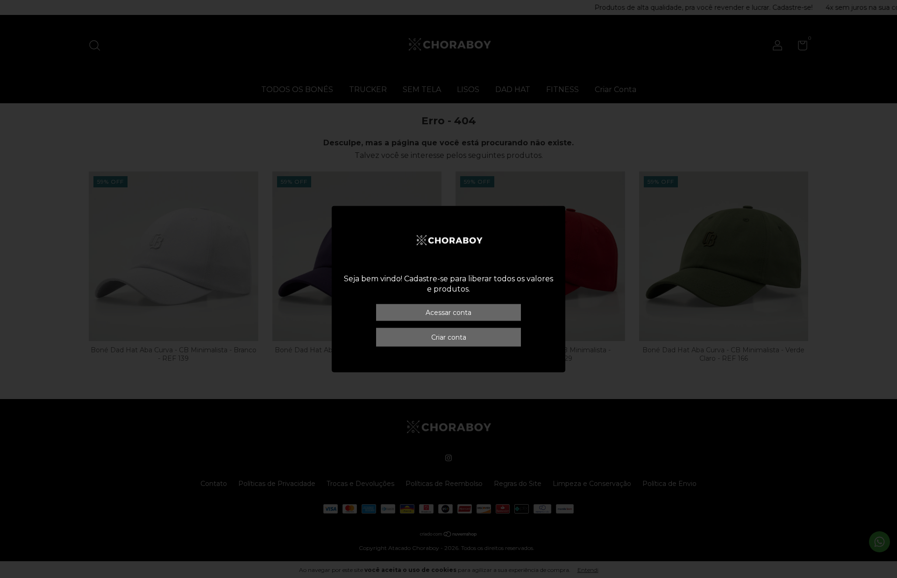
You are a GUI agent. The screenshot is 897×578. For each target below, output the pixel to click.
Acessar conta (448, 312)
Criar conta (448, 337)
